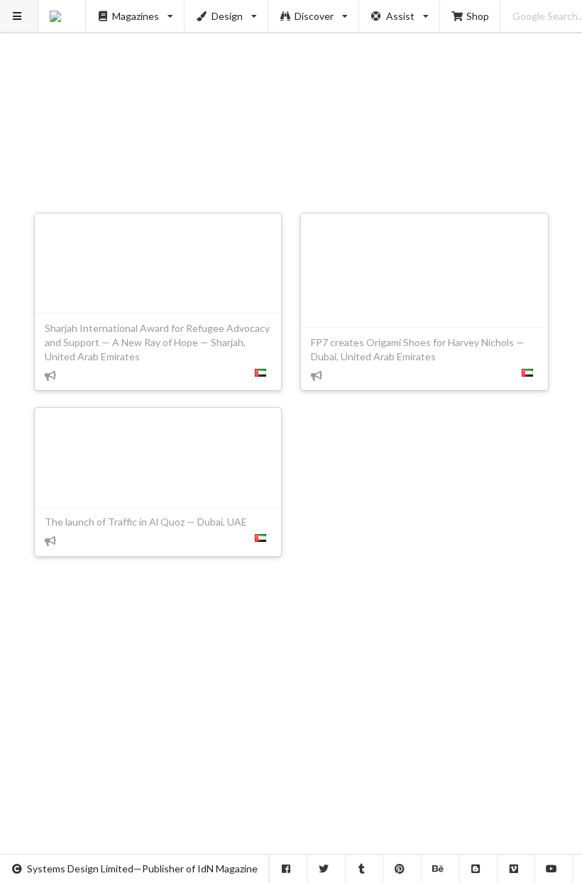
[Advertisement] (291, 99)
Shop (477, 16)
